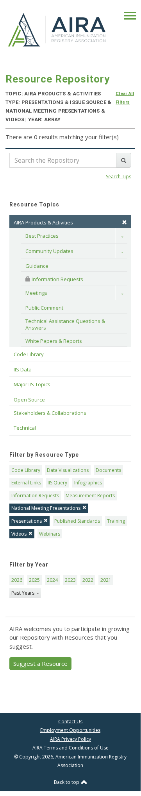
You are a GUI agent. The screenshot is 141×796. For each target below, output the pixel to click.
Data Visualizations (68, 470)
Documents (108, 470)
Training (116, 521)
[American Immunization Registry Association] (57, 29)
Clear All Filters (125, 98)
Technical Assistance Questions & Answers (65, 324)
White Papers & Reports (53, 340)
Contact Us (70, 721)
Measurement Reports (90, 495)
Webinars (49, 534)
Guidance (36, 265)
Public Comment (44, 307)
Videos (19, 534)
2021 (105, 580)
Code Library (25, 470)
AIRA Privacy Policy (70, 739)
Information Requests (56, 279)
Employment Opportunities (70, 730)
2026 (16, 580)
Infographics (88, 482)
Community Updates (49, 251)
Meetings (36, 292)
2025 (34, 580)
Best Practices (42, 235)
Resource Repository (57, 79)
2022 (87, 580)
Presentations (26, 521)
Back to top (67, 782)
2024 (52, 580)
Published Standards (77, 521)
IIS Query (57, 482)
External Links (26, 482)
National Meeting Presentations (45, 508)
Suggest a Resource (40, 663)
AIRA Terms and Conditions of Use (70, 747)
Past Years (23, 593)
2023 (70, 580)
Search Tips (118, 176)
